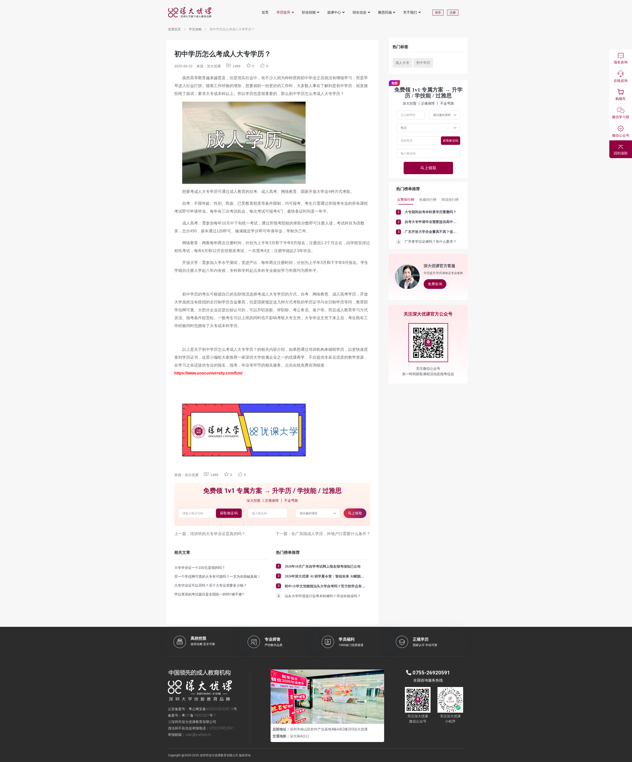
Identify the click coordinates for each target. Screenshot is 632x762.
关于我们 (410, 12)
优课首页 (174, 29)
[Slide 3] (336, 717)
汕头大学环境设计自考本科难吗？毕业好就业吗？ (323, 596)
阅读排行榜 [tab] (450, 200)
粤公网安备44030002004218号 (213, 709)
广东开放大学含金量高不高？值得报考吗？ (437, 232)
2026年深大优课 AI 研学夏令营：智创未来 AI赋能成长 (326, 576)
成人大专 (402, 63)
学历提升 (283, 12)
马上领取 (355, 513)
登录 (438, 12)
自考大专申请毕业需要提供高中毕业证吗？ (437, 222)
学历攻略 (195, 29)
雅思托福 (385, 12)
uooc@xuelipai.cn (198, 735)
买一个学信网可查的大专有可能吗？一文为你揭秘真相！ (217, 576)
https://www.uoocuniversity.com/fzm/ (208, 373)
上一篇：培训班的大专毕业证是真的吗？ (209, 534)
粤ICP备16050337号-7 (199, 715)
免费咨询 (435, 284)
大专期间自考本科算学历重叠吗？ (430, 212)
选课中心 (334, 12)
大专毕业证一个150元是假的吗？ (199, 568)
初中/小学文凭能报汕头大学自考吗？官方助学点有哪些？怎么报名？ (337, 586)
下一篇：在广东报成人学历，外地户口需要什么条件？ (323, 534)
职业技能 (309, 12)
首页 (265, 12)
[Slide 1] (318, 717)
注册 (453, 12)
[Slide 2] (327, 717)
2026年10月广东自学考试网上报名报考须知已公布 (323, 566)
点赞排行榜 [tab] (405, 200)
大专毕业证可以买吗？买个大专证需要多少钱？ (210, 585)
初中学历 (423, 63)
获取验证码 (229, 513)
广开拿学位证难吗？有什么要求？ (430, 241)
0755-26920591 (221, 728)
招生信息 (359, 12)
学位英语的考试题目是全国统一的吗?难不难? (209, 594)
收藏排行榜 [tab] (427, 200)
